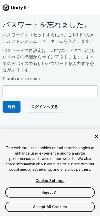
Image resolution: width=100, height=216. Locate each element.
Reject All (50, 192)
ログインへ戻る (44, 106)
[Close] (96, 136)
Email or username (22, 78)
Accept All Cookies (50, 206)
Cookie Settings (49, 180)
